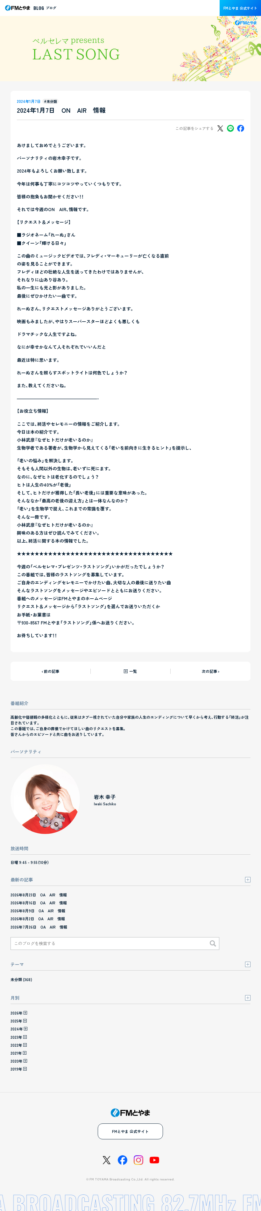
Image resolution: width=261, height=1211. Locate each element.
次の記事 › (210, 671)
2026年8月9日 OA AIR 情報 (38, 910)
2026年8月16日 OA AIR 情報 (39, 902)
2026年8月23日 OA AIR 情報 (39, 894)
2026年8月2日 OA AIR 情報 (38, 918)
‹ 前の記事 (50, 671)
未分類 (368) (21, 979)
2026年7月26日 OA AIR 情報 (39, 927)
